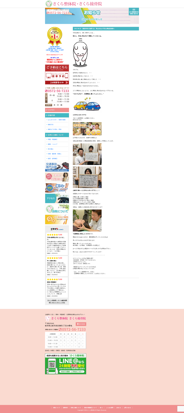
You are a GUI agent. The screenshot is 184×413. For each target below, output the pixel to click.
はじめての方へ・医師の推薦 (56, 119)
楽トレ (101, 407)
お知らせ (118, 407)
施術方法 (50, 124)
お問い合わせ (127, 407)
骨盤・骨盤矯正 (52, 139)
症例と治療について (76, 407)
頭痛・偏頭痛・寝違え (54, 154)
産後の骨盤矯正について (90, 407)
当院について (56, 407)
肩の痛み (50, 149)
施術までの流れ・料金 (54, 129)
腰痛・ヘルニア (52, 144)
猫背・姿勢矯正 (52, 158)
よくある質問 (109, 407)
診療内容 (65, 407)
